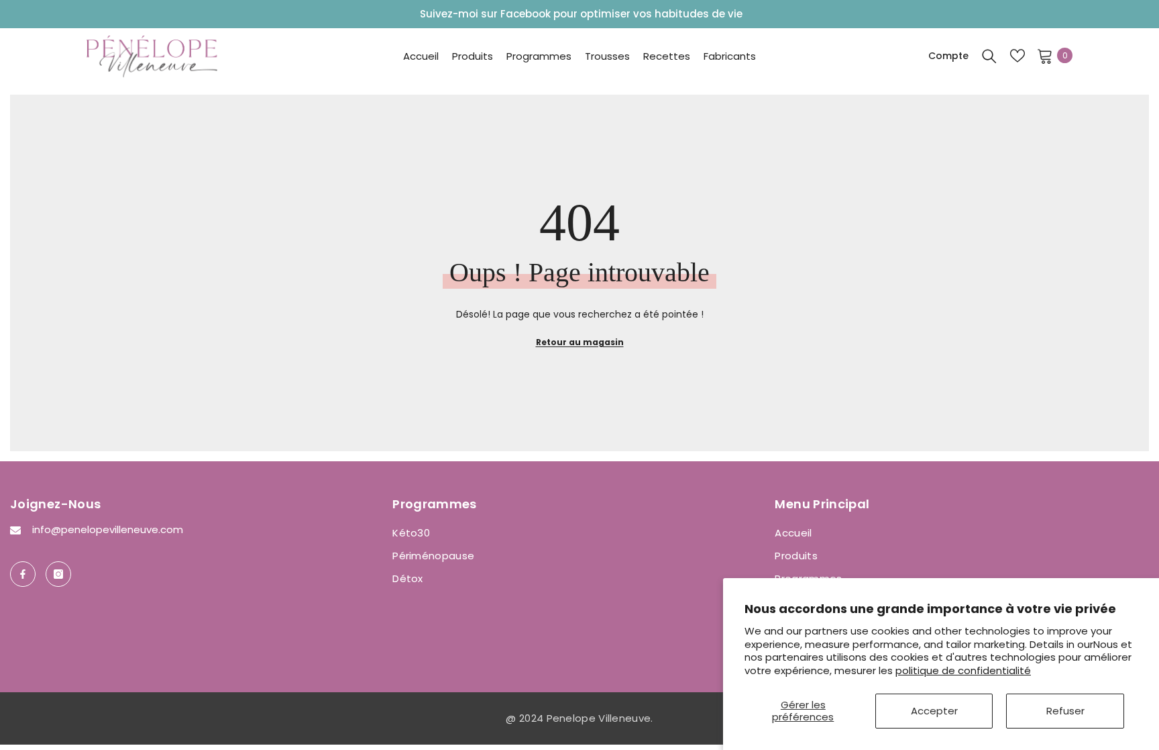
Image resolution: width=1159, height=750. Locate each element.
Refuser (1065, 711)
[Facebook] (23, 574)
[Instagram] (58, 574)
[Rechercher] (989, 55)
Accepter (934, 711)
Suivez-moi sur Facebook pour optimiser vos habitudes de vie (581, 14)
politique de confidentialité (963, 670)
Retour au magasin (580, 342)
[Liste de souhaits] (1017, 55)
